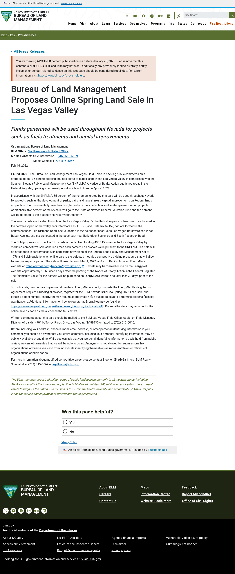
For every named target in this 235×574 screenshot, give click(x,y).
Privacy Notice (69, 442)
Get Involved (138, 23)
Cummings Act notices (181, 544)
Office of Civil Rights (197, 501)
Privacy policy (121, 550)
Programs (158, 23)
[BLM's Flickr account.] (160, 13)
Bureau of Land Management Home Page (28, 16)
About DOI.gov (13, 538)
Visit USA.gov (91, 559)
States (182, 23)
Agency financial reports (129, 538)
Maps (145, 487)
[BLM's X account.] (126, 13)
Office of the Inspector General (78, 544)
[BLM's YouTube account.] (135, 15)
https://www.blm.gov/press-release (61, 75)
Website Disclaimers (156, 501)
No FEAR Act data (69, 538)
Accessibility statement (19, 544)
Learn (106, 23)
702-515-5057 (64, 161)
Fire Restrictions (221, 23)
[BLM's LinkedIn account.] (169, 15)
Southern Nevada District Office (48, 151)
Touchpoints (156, 450)
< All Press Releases (28, 51)
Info (171, 23)
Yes (72, 422)
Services (120, 23)
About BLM (107, 487)
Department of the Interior (58, 530)
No (71, 431)
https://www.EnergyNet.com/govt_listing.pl (53, 266)
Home (72, 23)
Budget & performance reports (78, 550)
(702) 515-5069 (68, 156)
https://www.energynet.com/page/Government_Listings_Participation (56, 306)
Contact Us (198, 23)
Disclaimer (119, 544)
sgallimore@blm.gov (66, 364)
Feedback (189, 487)
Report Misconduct (196, 494)
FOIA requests (12, 550)
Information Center (155, 494)
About (94, 23)
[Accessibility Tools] (178, 15)
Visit (83, 23)
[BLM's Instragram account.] (152, 15)
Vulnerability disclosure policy (187, 538)
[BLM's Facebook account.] (143, 15)
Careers (105, 494)
